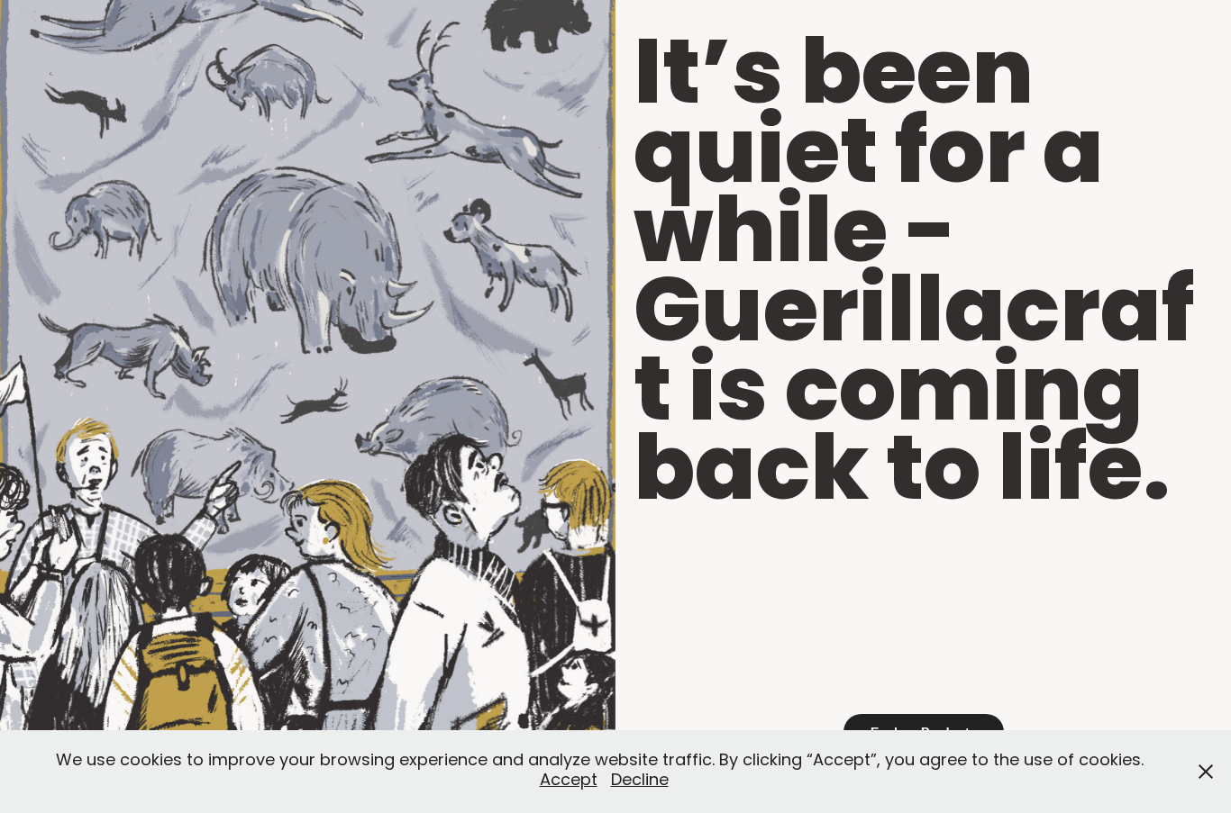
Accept (568, 781)
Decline (640, 781)
